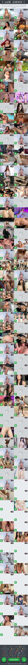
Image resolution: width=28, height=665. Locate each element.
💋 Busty (5, 653)
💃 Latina (16, 646)
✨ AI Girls (13, 657)
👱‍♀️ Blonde (24, 648)
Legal (25, 663)
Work (13, 663)
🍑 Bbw (18, 651)
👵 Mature (13, 648)
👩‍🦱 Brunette (5, 651)
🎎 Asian (5, 646)
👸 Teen (19, 648)
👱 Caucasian (22, 646)
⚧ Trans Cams (13, 655)
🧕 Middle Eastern (6, 648)
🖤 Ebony (10, 646)
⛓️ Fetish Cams (6, 657)
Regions (9, 663)
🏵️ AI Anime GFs (21, 657)
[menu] (3, 659)
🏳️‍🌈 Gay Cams (5, 655)
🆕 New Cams (21, 653)
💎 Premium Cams (22, 655)
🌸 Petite (23, 651)
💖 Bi (16, 653)
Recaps (16, 663)
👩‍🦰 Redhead (12, 651)
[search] (24, 659)
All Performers (20, 663)
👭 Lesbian (11, 653)
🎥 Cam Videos (21, 659)
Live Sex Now (14, 659)
